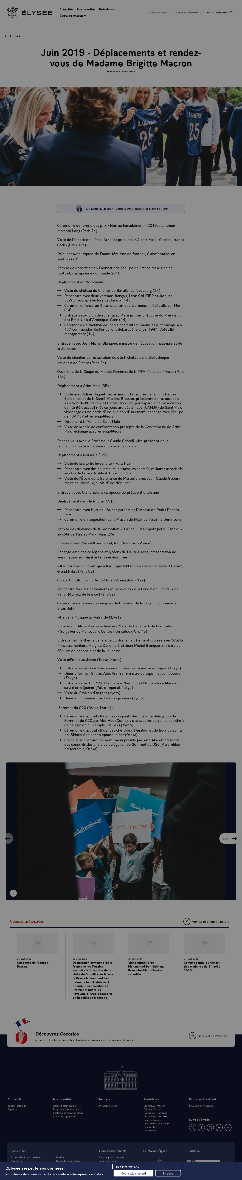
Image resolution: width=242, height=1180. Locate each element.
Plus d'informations (126, 1166)
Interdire (168, 1173)
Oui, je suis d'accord (133, 1173)
